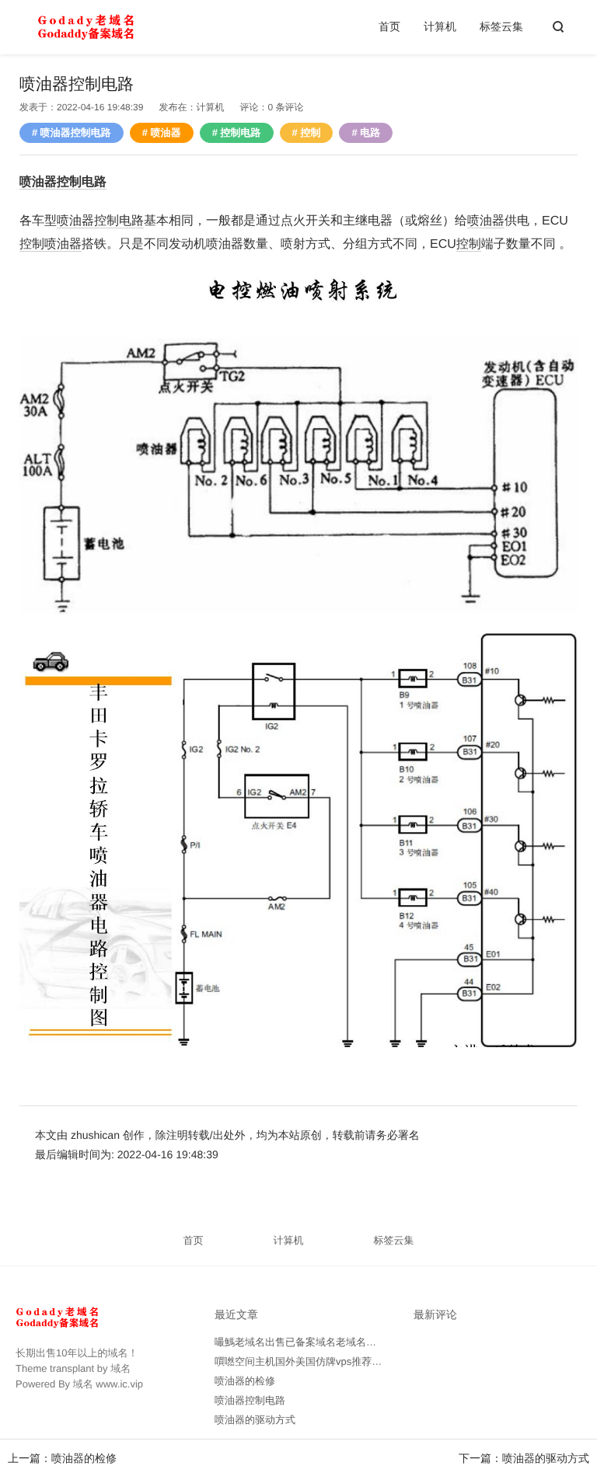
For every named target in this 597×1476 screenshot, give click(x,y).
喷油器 (166, 132)
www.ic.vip (119, 1384)
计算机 (440, 26)
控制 (310, 132)
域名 (120, 1368)
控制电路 (241, 132)
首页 (389, 26)
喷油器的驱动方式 (545, 1458)
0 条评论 (285, 107)
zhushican (97, 1135)
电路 (370, 132)
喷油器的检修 (84, 1458)
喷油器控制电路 (75, 132)
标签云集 (501, 26)
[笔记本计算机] (85, 27)
